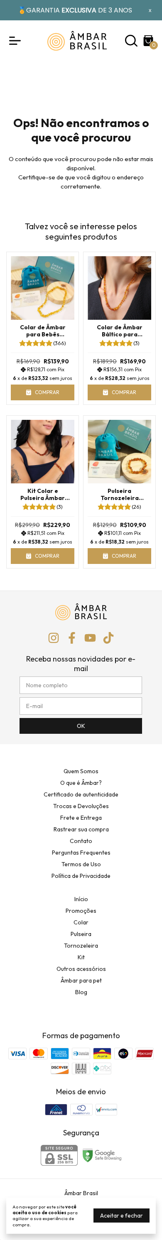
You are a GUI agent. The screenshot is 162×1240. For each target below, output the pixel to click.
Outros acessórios (81, 969)
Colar (81, 922)
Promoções (81, 910)
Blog (81, 992)
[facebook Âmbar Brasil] (72, 638)
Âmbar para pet (81, 980)
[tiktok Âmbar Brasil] (108, 638)
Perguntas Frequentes (81, 852)
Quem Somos (81, 771)
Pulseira (81, 934)
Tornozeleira (81, 945)
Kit (81, 957)
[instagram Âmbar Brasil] (53, 638)
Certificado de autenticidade (81, 794)
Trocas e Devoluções (81, 806)
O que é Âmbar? (81, 783)
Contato (81, 841)
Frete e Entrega (81, 817)
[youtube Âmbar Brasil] (90, 638)
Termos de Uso (81, 864)
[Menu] (16, 40)
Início (81, 899)
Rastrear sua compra (81, 829)
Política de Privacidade (81, 876)
